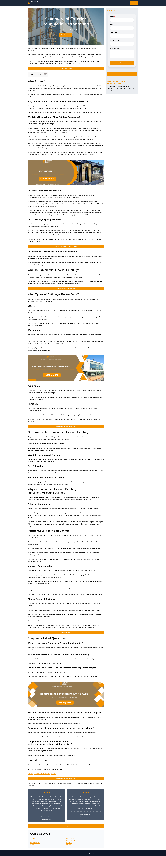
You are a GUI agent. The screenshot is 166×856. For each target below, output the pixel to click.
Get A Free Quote (66, 826)
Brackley (69, 844)
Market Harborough (40, 773)
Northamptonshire (71, 840)
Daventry (69, 842)
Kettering (30, 773)
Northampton (70, 838)
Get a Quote (64, 35)
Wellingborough (35, 842)
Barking (53, 773)
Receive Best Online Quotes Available (66, 246)
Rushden (32, 844)
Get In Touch (122, 74)
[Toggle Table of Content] (44, 74)
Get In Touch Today (66, 68)
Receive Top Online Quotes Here (65, 426)
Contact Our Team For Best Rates (66, 288)
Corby (48, 773)
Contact (134, 3)
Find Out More (65, 632)
